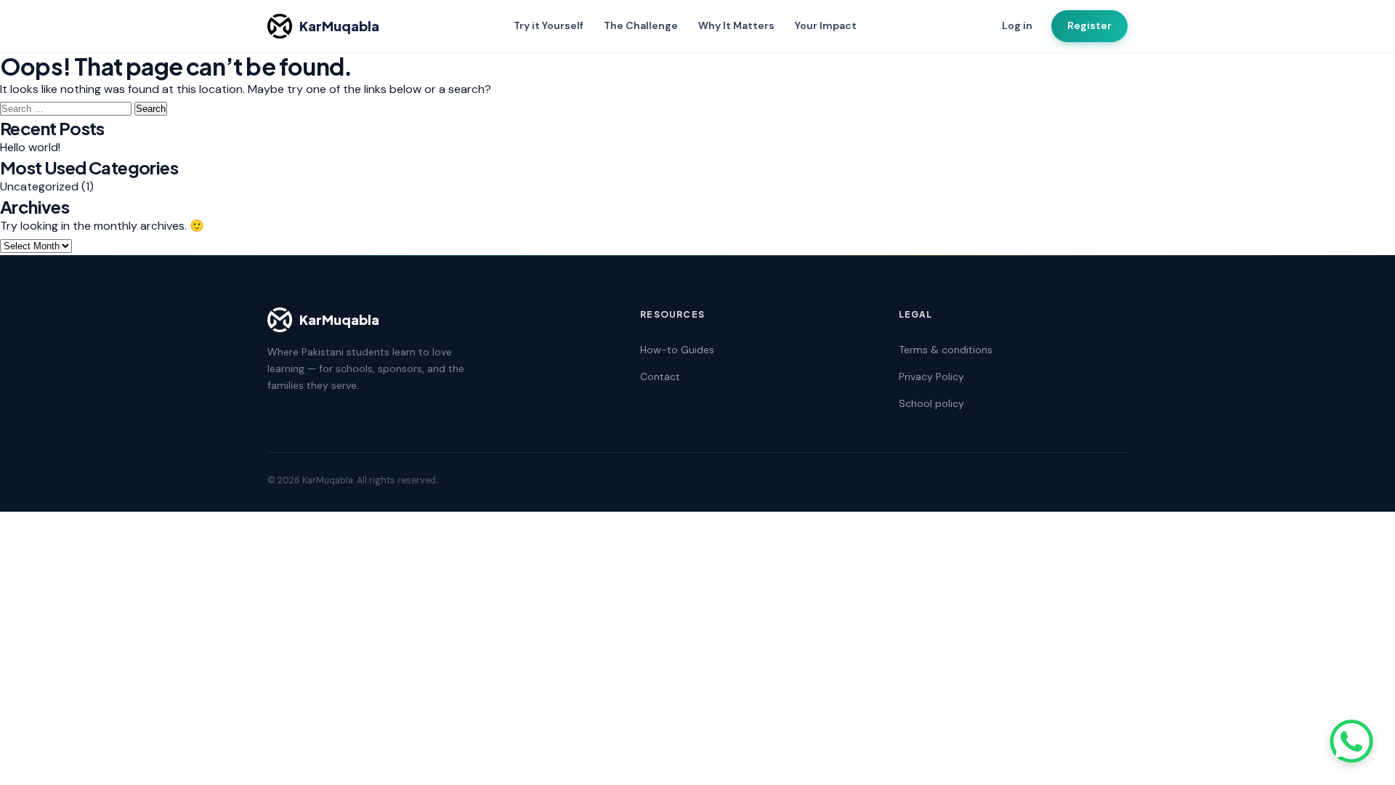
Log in (1017, 25)
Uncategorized (39, 186)
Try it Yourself (548, 25)
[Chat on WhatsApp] (1351, 741)
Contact (660, 376)
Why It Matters (736, 25)
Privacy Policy (931, 376)
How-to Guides (677, 349)
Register (1089, 25)
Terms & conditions (945, 349)
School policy (931, 403)
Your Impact (826, 25)
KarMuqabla (339, 25)
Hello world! (30, 147)
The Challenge (641, 25)
